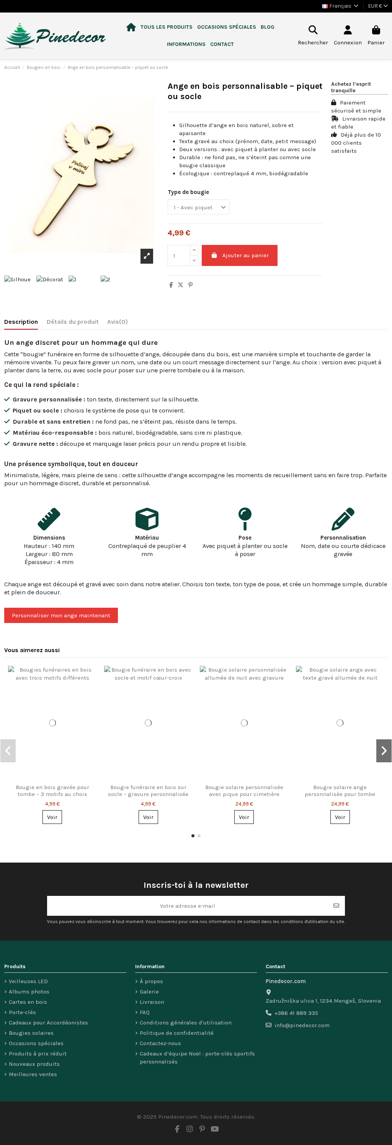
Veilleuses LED (28, 981)
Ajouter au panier (245, 255)
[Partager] (171, 285)
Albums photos (29, 991)
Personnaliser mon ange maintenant (61, 615)
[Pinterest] (190, 285)
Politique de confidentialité (177, 1032)
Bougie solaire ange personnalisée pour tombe (340, 791)
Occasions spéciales (36, 1043)
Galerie (149, 991)
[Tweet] (180, 285)
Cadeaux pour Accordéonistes (48, 1022)
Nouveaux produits (34, 1063)
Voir (52, 817)
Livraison (152, 1001)
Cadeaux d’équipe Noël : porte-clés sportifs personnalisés (197, 1057)
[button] (166, 27)
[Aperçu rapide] (90, 678)
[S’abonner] (336, 906)
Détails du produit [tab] (73, 321)
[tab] (117, 323)
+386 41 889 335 (296, 1013)
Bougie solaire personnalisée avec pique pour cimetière (244, 791)
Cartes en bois (28, 1001)
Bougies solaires (31, 1032)
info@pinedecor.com (302, 1025)
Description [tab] (21, 321)
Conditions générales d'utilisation (186, 1022)
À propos (151, 981)
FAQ (145, 1012)
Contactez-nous (160, 1043)
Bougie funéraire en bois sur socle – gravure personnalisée (148, 791)
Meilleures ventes (33, 1074)
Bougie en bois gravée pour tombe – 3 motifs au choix (52, 791)
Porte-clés (22, 1012)
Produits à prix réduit (38, 1053)
